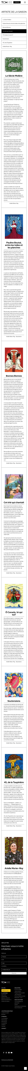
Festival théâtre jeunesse (20, 996)
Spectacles (3, 994)
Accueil (3, 988)
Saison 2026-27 (6, 990)
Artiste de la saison (5, 1001)
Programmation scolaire (20, 992)
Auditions (3, 1024)
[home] (6, 2)
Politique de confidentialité (7, 1059)
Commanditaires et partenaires (19, 1002)
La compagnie (4, 1018)
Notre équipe (4, 1020)
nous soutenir (19, 999)
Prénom (3, 953)
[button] (25, 2)
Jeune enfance (18, 991)
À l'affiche (4, 993)
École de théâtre (18, 989)
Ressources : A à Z (18, 997)
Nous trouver (4, 1021)
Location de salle (5, 1012)
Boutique (3, 1014)
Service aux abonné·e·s (6, 999)
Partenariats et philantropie (20, 1006)
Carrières (3, 1026)
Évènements (4, 996)
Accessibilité (4, 1023)
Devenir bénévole (18, 1007)
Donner (16, 1004)
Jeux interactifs (18, 994)
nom (2, 959)
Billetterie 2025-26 (5, 998)
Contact (3, 1028)
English (17, 2)
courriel (4, 966)
